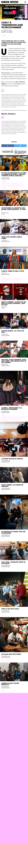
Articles (3, 492)
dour (20, 183)
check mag (15, 417)
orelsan (22, 185)
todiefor (3, 187)
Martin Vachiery (7, 32)
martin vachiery (11, 185)
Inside (3, 690)
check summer (14, 183)
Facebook (26, 9)
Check (8, 183)
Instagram (26, 11)
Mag (3, 415)
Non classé (4, 310)
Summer (4, 35)
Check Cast (4, 244)
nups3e (17, 185)
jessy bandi (4, 185)
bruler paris (4, 417)
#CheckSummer (5, 72)
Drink (3, 614)
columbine (4, 419)
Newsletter (26, 17)
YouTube (26, 6)
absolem (3, 183)
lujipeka (9, 419)
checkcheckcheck (22, 417)
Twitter (26, 14)
